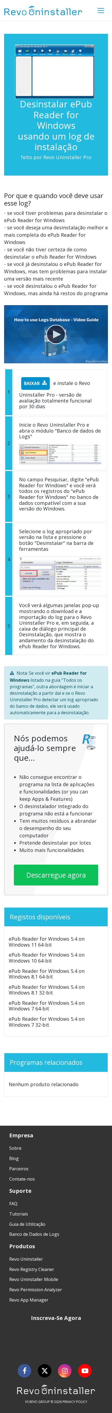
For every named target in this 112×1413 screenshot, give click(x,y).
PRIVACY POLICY (75, 1401)
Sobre (15, 1148)
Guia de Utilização (27, 1224)
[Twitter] (44, 1371)
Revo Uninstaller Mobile (33, 1279)
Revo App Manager (28, 1300)
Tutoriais (18, 1214)
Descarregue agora (56, 875)
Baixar (32, 383)
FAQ (13, 1204)
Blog (14, 1158)
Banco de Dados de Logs (34, 1234)
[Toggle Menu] (101, 10)
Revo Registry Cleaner (31, 1269)
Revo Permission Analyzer (35, 1290)
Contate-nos (22, 1179)
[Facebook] (24, 1371)
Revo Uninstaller (26, 1259)
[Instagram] (64, 1371)
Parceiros (19, 1169)
